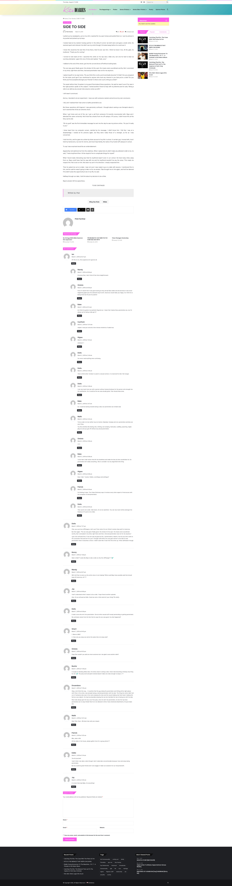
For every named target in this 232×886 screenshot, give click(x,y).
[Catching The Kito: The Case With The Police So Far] (143, 40)
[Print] (92, 210)
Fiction (115, 9)
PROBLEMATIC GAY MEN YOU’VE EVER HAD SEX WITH (97, 239)
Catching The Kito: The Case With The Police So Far (158, 38)
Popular (152, 32)
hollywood (114, 865)
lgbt (111, 868)
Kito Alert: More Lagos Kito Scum (73, 873)
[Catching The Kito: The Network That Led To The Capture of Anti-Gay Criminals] (143, 64)
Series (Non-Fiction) (139, 9)
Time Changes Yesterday (120, 238)
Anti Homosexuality (105, 859)
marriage (125, 868)
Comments (163, 32)
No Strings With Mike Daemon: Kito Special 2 (73, 239)
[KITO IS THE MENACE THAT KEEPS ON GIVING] (143, 48)
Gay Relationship (104, 865)
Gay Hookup (118, 862)
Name (65, 820)
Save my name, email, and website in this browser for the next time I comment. (87, 835)
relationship (119, 871)
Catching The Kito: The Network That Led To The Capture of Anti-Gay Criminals (157, 65)
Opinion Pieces (160, 9)
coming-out (115, 859)
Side (105, 202)
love (120, 868)
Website (102, 827)
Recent (142, 32)
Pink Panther (69, 31)
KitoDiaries (91, 882)
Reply (73, 263)
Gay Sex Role (94, 202)
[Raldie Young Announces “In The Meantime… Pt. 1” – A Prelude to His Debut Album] (143, 56)
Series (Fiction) (124, 9)
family (122, 859)
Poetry (151, 9)
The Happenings (104, 9)
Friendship (102, 862)
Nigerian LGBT (110, 871)
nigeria (102, 871)
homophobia (122, 865)
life (115, 868)
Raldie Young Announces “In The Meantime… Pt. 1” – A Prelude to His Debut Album (158, 55)
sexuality (102, 874)
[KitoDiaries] (74, 9)
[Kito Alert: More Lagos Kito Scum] (143, 75)
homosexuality (104, 868)
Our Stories (92, 9)
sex (125, 871)
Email (65, 827)
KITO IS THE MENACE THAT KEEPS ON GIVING (157, 46)
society (109, 874)
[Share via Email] (88, 210)
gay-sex (110, 862)
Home (66, 18)
